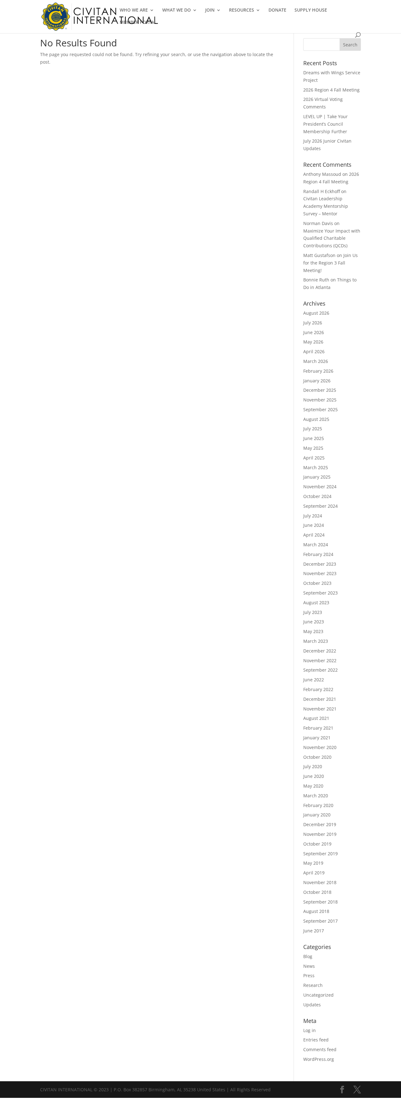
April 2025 (314, 458)
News (309, 966)
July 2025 (312, 429)
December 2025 (319, 390)
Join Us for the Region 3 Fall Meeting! (330, 262)
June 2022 (313, 680)
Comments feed (319, 1049)
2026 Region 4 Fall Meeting (331, 90)
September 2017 (320, 921)
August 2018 (316, 911)
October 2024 (317, 496)
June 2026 (313, 332)
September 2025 (320, 409)
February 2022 (318, 689)
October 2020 (317, 757)
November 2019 (319, 834)
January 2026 (317, 381)
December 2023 (319, 564)
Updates (312, 1005)
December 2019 (319, 824)
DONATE (277, 10)
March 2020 (315, 796)
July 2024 (312, 516)
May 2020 (313, 786)
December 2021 (319, 699)
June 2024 (313, 525)
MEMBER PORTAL (138, 22)
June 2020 (313, 776)
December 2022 (319, 651)
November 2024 (319, 487)
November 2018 (319, 882)
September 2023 (320, 593)
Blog (307, 956)
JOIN (210, 10)
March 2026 (315, 361)
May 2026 (313, 342)
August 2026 (316, 313)
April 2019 (314, 873)
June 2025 (313, 438)
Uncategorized (318, 995)
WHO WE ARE (134, 10)
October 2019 (317, 844)
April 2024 (314, 535)
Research (313, 985)
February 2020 (318, 805)
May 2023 (313, 631)
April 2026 (314, 351)
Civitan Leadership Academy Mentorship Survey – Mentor (325, 206)
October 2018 (317, 892)
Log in (309, 1030)
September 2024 (320, 506)
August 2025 (316, 419)
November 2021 (319, 709)
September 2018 (320, 902)
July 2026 (312, 323)
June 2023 (313, 622)
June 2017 (313, 931)
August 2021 (316, 718)
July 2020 (312, 766)
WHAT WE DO (176, 10)
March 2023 (315, 641)
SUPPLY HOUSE (310, 10)
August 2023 (316, 602)
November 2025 (319, 400)
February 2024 (318, 554)
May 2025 (313, 448)
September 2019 (320, 854)
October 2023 (317, 583)
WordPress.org (318, 1059)
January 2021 (317, 738)
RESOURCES (241, 10)
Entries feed (316, 1040)
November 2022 (319, 660)
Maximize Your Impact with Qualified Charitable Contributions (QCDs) (331, 238)
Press (309, 975)
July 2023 (312, 612)
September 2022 (320, 670)
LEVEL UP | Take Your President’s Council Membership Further (325, 123)
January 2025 (317, 477)
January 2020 (317, 815)
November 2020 (319, 747)
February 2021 (318, 728)
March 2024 (315, 545)
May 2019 (313, 863)
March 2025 (315, 467)
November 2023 (319, 573)
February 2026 (318, 371)
